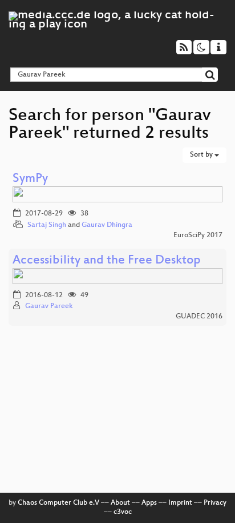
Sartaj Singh (46, 225)
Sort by (202, 155)
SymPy (30, 179)
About (120, 503)
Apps (149, 503)
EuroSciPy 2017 (197, 235)
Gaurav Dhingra (107, 225)
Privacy (215, 503)
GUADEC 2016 (199, 317)
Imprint (180, 503)
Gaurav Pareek (49, 306)
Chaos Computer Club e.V (58, 503)
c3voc (123, 512)
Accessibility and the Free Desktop (107, 261)
